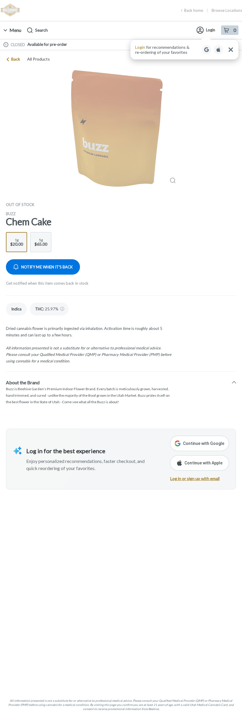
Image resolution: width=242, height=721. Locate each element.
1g (16, 242)
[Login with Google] (206, 49)
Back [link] (15, 58)
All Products (38, 59)
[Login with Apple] (218, 49)
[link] (16, 309)
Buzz (11, 213)
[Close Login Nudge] (231, 50)
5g (41, 242)
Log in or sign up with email (195, 478)
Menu (15, 30)
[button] (184, 49)
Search (41, 30)
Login (210, 29)
